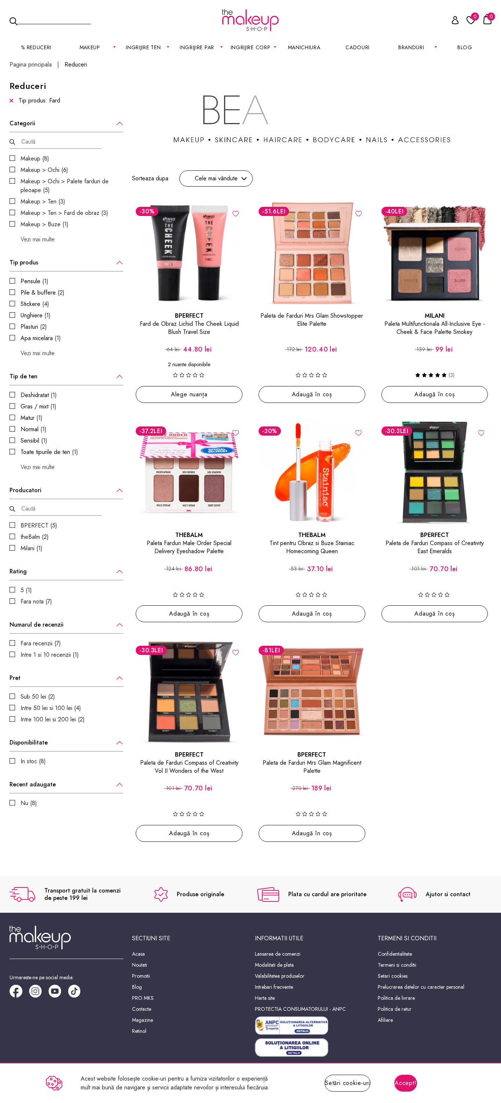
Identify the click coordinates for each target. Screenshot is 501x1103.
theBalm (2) (35, 537)
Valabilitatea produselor (279, 976)
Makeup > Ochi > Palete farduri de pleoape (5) (65, 185)
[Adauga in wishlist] (358, 213)
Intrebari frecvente (274, 987)
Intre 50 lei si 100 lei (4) (51, 708)
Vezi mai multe (38, 239)
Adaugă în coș (312, 394)
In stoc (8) (33, 761)
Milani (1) (32, 548)
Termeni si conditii (397, 965)
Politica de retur (395, 1009)
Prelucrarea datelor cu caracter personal (421, 987)
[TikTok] (77, 994)
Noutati (139, 965)
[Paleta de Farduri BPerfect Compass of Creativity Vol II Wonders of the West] (189, 691)
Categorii (22, 123)
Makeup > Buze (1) (45, 224)
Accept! (406, 1083)
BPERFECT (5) (39, 525)
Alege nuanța (189, 394)
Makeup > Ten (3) (43, 201)
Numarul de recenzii (36, 625)
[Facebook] (19, 994)
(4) (35, 304)
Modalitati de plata (274, 965)
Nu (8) (29, 803)
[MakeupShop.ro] (250, 20)
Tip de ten (23, 376)
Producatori (25, 490)
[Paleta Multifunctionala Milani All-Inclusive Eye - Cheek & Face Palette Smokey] (434, 252)
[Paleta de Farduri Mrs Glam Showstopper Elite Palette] (312, 252)
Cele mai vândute (216, 178)
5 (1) (26, 590)
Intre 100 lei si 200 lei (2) (53, 719)
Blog (464, 47)
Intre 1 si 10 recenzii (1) (50, 654)
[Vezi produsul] (236, 213)
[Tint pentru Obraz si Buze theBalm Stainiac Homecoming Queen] (312, 472)
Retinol (139, 1031)
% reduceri (36, 47)
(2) (43, 292)
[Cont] (451, 21)
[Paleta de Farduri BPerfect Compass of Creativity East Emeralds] (434, 472)
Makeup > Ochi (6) (44, 170)
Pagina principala (31, 65)
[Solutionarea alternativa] (312, 1025)
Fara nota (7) (36, 601)
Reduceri (76, 65)
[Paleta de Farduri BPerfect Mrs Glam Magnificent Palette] (312, 691)
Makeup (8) (35, 158)
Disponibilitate (29, 743)
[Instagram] (38, 994)
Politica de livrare (396, 998)
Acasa (138, 954)
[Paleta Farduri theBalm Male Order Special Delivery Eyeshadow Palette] (189, 472)
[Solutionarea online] (312, 1047)
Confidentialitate (395, 954)
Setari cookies (392, 976)
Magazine (142, 1020)
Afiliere (385, 1020)
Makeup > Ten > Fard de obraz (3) (64, 213)
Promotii (141, 976)
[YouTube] (58, 994)
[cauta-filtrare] (12, 142)
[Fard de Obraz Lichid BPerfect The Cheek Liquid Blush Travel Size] (189, 252)
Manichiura (304, 47)
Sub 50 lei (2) (38, 696)
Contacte (141, 1009)
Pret (15, 678)
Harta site (265, 998)
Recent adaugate (33, 785)
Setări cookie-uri (347, 1083)
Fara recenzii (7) (41, 643)
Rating (18, 571)
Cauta (54, 19)
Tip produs (24, 263)
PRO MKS (143, 998)
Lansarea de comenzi (277, 954)
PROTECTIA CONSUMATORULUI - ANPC (300, 1009)
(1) (34, 281)
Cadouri (357, 47)
